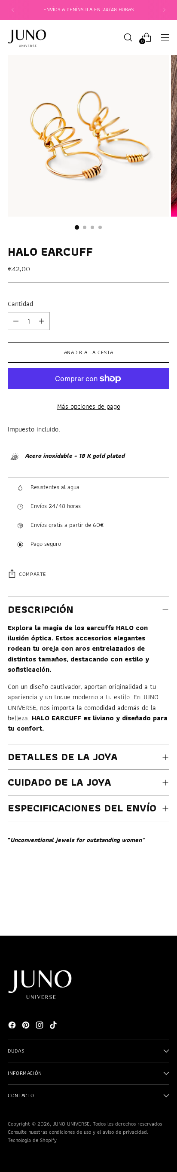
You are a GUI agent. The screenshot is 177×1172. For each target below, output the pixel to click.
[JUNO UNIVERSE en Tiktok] (54, 1026)
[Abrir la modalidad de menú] (165, 37)
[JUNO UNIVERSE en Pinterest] (26, 1026)
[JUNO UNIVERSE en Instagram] (40, 1026)
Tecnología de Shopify (32, 1140)
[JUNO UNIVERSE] (27, 37)
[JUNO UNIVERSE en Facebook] (13, 1026)
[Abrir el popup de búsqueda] (128, 37)
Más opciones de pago (88, 406)
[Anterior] (12, 10)
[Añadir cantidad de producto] (16, 321)
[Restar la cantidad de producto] (41, 321)
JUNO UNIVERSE (71, 1124)
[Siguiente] (164, 10)
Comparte (32, 574)
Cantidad (20, 303)
